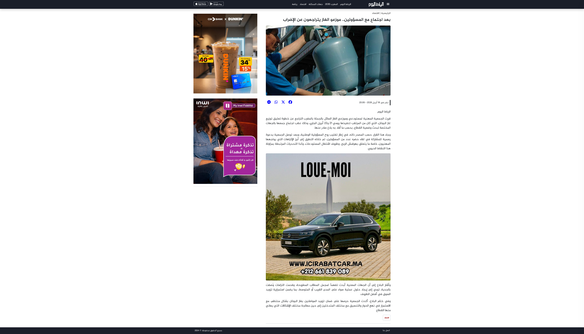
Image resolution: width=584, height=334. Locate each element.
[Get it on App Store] (206, 5)
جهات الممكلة (316, 4)
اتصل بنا (386, 330)
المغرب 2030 (331, 4)
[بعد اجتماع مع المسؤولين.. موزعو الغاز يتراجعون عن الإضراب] (328, 61)
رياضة (294, 4)
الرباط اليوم (345, 4)
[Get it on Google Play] (221, 5)
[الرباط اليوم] (377, 5)
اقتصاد (303, 4)
